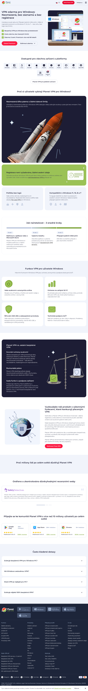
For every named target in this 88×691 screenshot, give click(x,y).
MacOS (29, 655)
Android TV (30, 668)
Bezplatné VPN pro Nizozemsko (10, 664)
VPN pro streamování (51, 626)
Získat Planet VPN (68, 2)
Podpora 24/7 (72, 645)
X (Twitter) (26, 677)
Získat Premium (9, 43)
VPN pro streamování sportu (53, 628)
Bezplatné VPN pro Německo (10, 666)
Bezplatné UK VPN (6, 661)
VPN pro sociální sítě (51, 635)
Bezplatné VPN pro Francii (9, 668)
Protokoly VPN (5, 640)
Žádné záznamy (6, 626)
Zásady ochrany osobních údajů (77, 640)
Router (29, 663)
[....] (5, 2)
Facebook (16, 677)
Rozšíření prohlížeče (33, 638)
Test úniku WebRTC (51, 659)
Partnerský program (74, 633)
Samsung (30, 633)
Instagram (46, 677)
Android (29, 628)
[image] (7, 609)
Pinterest (55, 677)
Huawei (29, 635)
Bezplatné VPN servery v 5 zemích (11, 656)
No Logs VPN (16, 200)
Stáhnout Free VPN (54, 446)
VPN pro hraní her (50, 633)
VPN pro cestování (50, 640)
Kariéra (70, 630)
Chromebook (31, 660)
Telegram (6, 677)
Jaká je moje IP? (50, 664)
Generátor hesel (49, 666)
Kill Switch (4, 633)
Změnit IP (4, 630)
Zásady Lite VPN (73, 643)
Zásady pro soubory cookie (62, 688)
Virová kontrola (49, 661)
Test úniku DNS (49, 656)
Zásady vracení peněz (74, 638)
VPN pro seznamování (51, 645)
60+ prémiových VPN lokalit (9, 671)
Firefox (29, 643)
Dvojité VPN (5, 635)
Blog (69, 648)
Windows (30, 653)
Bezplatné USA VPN (7, 659)
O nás (69, 628)
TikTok (64, 677)
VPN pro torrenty (50, 638)
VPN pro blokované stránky (53, 643)
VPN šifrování (5, 638)
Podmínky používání (74, 635)
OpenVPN (30, 665)
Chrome (29, 640)
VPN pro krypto (49, 648)
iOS (28, 630)
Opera (29, 648)
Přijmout (76, 688)
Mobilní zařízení (32, 626)
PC (28, 650)
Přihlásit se (79, 2)
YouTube (36, 677)
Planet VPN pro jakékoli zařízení (44, 81)
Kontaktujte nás (72, 626)
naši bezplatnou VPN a (36, 177)
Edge (29, 645)
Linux (29, 658)
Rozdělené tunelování (7, 628)
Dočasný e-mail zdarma (52, 668)
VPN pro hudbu (49, 630)
